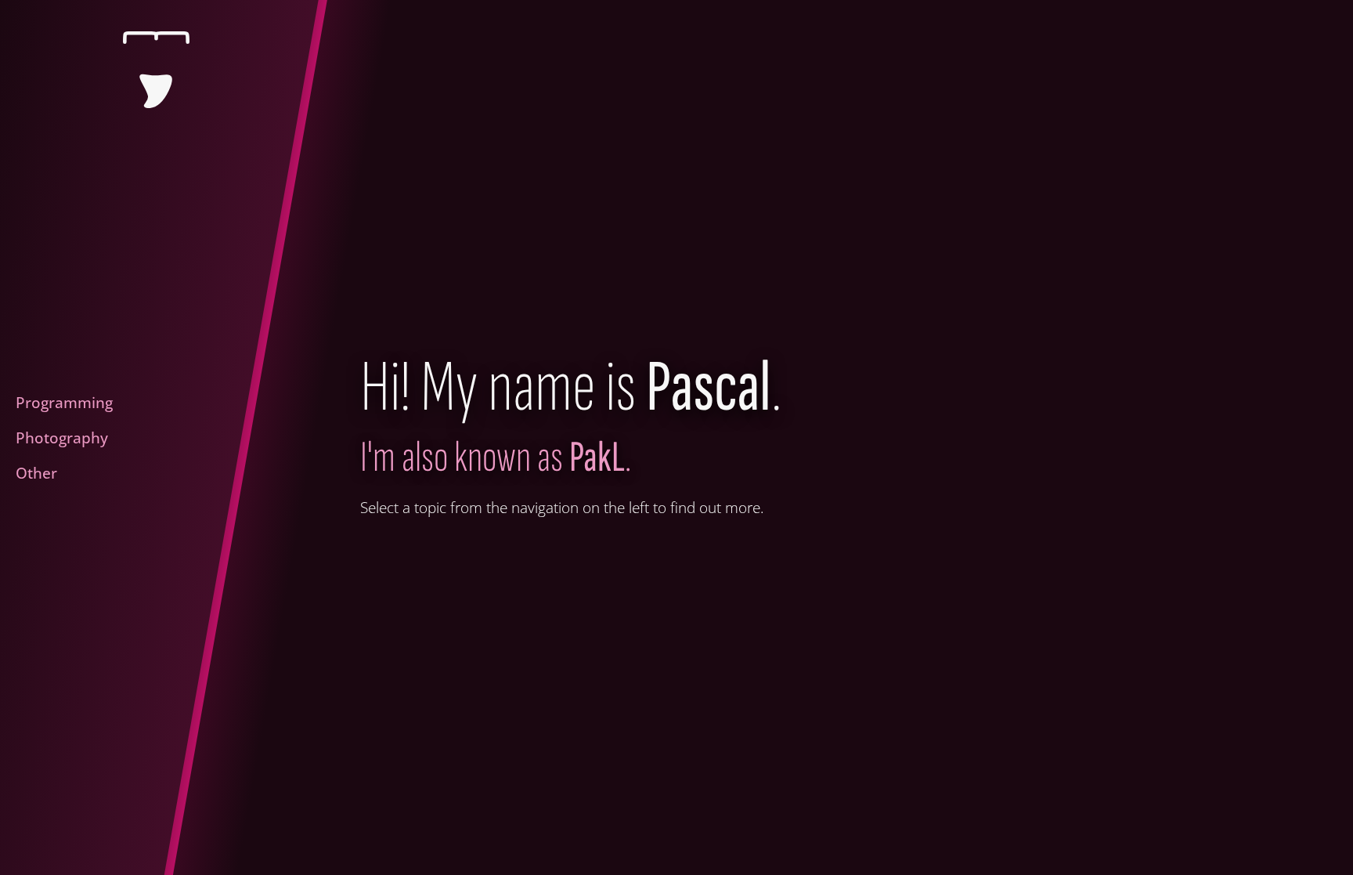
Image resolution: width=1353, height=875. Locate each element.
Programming (64, 402)
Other (36, 473)
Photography (62, 437)
